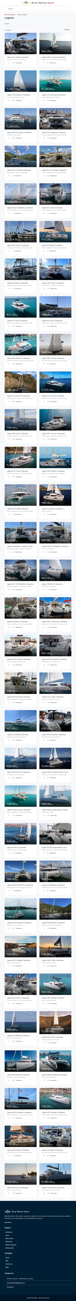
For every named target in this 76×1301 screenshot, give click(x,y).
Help (7, 1261)
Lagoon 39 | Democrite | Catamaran (18, 697)
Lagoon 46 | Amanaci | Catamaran (18, 1150)
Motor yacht (9, 1238)
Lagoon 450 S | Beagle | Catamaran (18, 960)
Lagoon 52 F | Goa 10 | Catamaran (53, 396)
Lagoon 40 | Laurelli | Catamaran (17, 57)
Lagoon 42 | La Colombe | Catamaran (54, 170)
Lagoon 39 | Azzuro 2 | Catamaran (18, 998)
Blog (7, 1267)
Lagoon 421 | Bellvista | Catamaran (53, 885)
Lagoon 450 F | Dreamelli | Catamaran (54, 659)
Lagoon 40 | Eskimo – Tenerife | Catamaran (20, 546)
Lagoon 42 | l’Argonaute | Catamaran (54, 132)
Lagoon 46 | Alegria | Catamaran (52, 1150)
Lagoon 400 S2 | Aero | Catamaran (53, 1187)
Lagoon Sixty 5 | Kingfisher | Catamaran (20, 208)
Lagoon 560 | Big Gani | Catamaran (53, 922)
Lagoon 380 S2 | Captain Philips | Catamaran (55, 772)
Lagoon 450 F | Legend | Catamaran (53, 57)
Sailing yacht (10, 1248)
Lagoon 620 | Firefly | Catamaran (17, 509)
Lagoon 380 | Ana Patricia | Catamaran (54, 1075)
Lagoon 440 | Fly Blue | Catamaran (53, 471)
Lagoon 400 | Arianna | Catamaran (18, 1075)
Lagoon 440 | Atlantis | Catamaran (18, 1035)
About (7, 1257)
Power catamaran (11, 1244)
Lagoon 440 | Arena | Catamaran (52, 1037)
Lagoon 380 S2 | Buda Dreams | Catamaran (55, 810)
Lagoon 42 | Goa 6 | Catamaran (17, 320)
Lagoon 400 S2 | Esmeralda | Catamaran (55, 546)
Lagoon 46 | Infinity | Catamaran (52, 245)
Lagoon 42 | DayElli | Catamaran (17, 734)
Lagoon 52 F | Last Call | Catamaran (19, 170)
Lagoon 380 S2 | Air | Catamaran (17, 1187)
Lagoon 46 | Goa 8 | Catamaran (52, 320)
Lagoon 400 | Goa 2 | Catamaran (17, 433)
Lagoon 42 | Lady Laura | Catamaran (54, 95)
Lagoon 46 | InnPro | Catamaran (17, 283)
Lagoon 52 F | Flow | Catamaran (17, 471)
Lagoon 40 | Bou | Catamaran (16, 847)
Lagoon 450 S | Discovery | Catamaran (54, 621)
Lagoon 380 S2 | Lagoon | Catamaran (19, 132)
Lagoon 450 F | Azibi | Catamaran (53, 960)
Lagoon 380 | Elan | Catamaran (52, 584)
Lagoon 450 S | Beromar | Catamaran (19, 922)
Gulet (7, 1235)
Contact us (9, 1264)
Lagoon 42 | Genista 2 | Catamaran (18, 396)
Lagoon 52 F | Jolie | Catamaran (52, 208)
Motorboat (9, 1241)
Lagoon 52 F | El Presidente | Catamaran (20, 584)
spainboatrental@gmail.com (16, 1283)
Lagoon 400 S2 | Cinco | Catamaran (18, 772)
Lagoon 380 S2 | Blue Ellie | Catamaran (20, 885)
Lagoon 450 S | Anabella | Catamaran (19, 1112)
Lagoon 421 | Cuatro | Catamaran (53, 697)
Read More (8, 1222)
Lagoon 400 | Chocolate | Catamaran (54, 734)
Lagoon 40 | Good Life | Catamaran (18, 358)
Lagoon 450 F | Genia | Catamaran (53, 358)
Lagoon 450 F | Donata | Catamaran (18, 659)
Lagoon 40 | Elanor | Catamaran (17, 621)
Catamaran (9, 1232)
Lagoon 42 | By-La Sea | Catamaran (18, 810)
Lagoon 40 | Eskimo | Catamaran (52, 509)
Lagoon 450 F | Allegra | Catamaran (53, 1112)
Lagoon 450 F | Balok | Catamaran (53, 998)
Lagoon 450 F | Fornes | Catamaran (53, 433)
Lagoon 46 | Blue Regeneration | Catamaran (55, 847)
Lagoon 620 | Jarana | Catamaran (18, 245)
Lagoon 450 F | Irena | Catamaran (53, 283)
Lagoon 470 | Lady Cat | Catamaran (18, 95)
